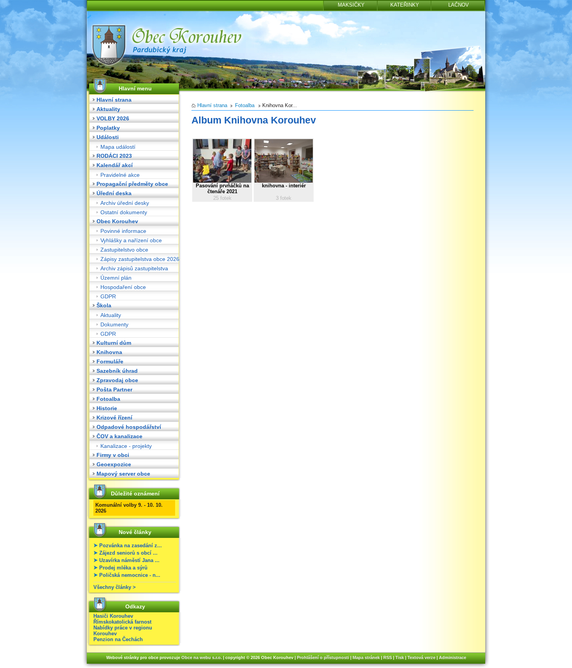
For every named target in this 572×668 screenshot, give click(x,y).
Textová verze (421, 657)
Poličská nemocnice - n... (129, 575)
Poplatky (108, 128)
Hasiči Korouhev (113, 616)
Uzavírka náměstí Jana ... (129, 560)
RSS (387, 657)
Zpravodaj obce (117, 380)
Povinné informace (123, 231)
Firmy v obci (113, 455)
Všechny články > (114, 587)
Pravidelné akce (120, 175)
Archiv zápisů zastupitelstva (134, 268)
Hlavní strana (114, 100)
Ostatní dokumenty (123, 212)
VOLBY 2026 (113, 118)
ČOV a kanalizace (119, 436)
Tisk (399, 657)
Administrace (452, 657)
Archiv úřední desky (124, 203)
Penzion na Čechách (118, 639)
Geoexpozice (114, 464)
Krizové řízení (114, 417)
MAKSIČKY (351, 5)
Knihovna (109, 352)
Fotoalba (108, 399)
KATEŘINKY (404, 5)
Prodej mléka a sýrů (123, 568)
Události (108, 137)
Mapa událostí (117, 147)
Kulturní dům (114, 343)
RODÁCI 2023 (114, 156)
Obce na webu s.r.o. (201, 657)
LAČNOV (458, 5)
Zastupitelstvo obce (124, 250)
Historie (107, 408)
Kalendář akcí (115, 165)
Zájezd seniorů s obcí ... (128, 553)
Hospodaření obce (123, 287)
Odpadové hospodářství (129, 427)
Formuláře (110, 361)
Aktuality (108, 109)
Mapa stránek (366, 657)
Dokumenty (114, 324)
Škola (104, 305)
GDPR (108, 296)
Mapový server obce (123, 474)
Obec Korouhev (117, 221)
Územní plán (116, 278)
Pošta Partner (114, 389)
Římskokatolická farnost (122, 622)
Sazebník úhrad (117, 371)
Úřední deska (114, 193)
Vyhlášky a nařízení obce (131, 240)
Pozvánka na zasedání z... (130, 545)
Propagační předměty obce (132, 184)
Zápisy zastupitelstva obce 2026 (139, 259)
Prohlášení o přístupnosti (323, 657)
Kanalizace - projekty (126, 446)
